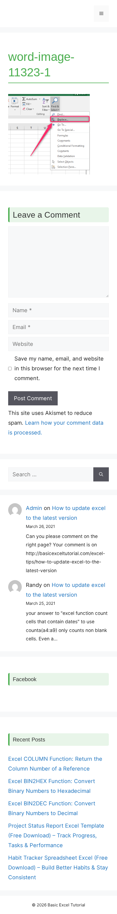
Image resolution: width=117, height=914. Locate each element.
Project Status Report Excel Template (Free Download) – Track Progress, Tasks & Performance (56, 835)
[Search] (101, 474)
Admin (34, 508)
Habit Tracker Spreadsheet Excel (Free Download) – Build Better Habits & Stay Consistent (58, 867)
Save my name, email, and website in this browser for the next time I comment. (59, 368)
